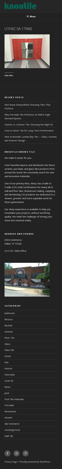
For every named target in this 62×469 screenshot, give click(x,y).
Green (8, 356)
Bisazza (8, 319)
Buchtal (8, 325)
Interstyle (10, 374)
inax (7, 362)
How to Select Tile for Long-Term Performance (29, 130)
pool (7, 393)
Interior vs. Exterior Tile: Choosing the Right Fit (29, 124)
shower (8, 417)
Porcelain (9, 405)
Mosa (7, 386)
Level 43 (9, 380)
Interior (8, 368)
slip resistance (12, 423)
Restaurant (10, 411)
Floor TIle (9, 337)
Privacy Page (11, 461)
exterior (9, 331)
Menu (33, 16)
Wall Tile (9, 435)
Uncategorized (12, 429)
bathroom (10, 313)
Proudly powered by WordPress (35, 461)
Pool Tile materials (14, 399)
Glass (7, 343)
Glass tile (9, 349)
